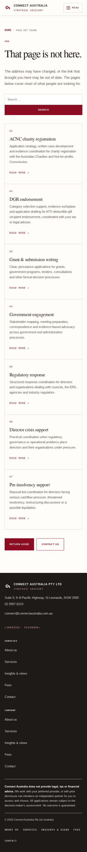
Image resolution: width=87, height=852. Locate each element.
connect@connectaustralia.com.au (29, 613)
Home (8, 30)
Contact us (50, 544)
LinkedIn (13, 627)
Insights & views (16, 673)
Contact (10, 697)
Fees (8, 685)
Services (11, 662)
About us (11, 650)
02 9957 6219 (14, 604)
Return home (19, 544)
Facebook (32, 627)
